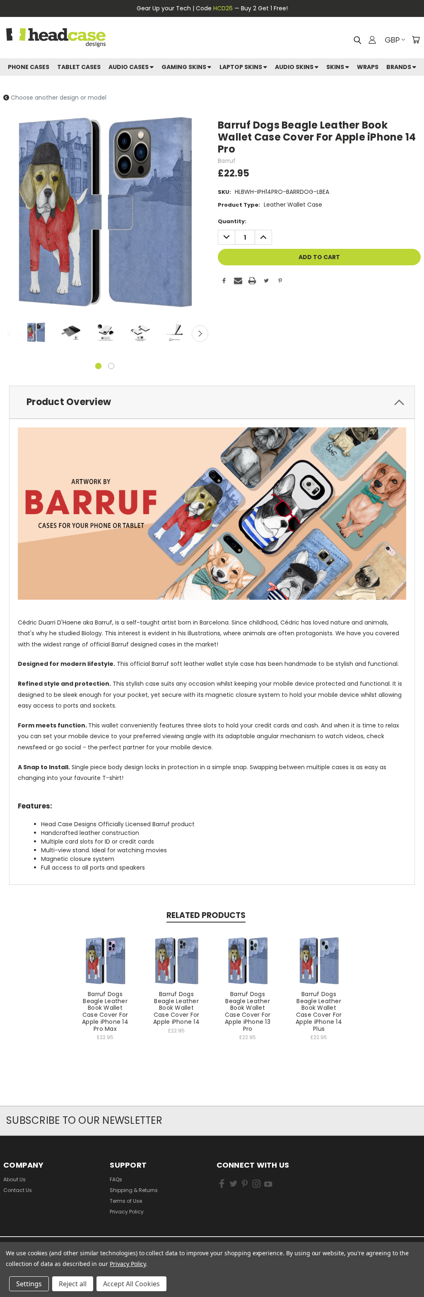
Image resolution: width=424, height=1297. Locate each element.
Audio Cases (129, 67)
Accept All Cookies (131, 1283)
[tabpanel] (35, 333)
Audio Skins (295, 67)
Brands (399, 67)
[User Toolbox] (372, 40)
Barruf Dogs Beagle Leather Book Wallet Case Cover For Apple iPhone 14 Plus (319, 1011)
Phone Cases (28, 67)
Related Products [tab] (206, 915)
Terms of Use (126, 1200)
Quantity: (232, 221)
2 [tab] (111, 366)
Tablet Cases (79, 67)
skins (335, 67)
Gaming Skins (184, 67)
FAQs (116, 1179)
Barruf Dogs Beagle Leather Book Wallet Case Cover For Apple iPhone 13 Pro (248, 1011)
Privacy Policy (127, 1211)
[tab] (212, 402)
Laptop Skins (241, 67)
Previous (9, 333)
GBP (392, 40)
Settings (29, 1283)
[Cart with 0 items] (416, 40)
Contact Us (17, 1190)
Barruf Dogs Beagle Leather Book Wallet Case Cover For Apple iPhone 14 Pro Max (105, 1011)
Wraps (367, 67)
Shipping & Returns (134, 1190)
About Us (14, 1179)
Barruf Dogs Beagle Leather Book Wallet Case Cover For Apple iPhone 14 (176, 1008)
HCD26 (223, 8)
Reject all (73, 1283)
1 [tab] (98, 366)
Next (200, 333)
